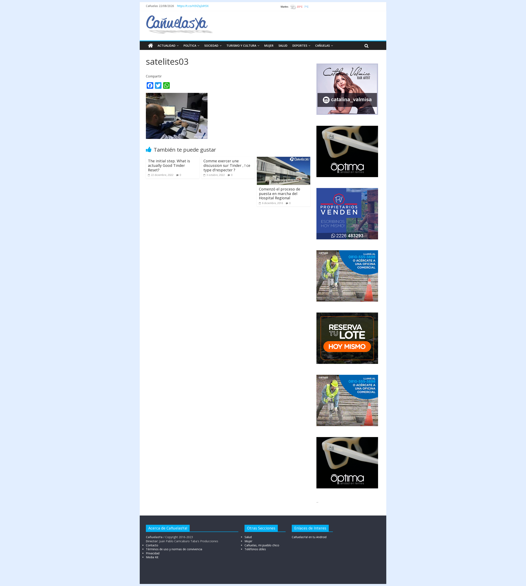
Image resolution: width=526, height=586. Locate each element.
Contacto (152, 545)
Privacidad (152, 553)
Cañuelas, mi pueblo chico (262, 545)
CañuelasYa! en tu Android (309, 537)
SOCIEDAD (211, 45)
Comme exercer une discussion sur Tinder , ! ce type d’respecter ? (226, 165)
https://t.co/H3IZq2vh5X (193, 6)
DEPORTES (299, 45)
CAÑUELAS (322, 45)
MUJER (268, 45)
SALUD (282, 45)
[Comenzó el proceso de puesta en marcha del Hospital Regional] (283, 159)
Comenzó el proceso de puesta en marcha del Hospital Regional (279, 193)
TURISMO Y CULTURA (241, 45)
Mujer (248, 541)
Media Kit (152, 557)
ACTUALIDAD (166, 45)
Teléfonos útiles (255, 549)
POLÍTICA (189, 45)
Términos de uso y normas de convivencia (174, 549)
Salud (248, 537)
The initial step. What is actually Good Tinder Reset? (169, 165)
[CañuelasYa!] (179, 17)
